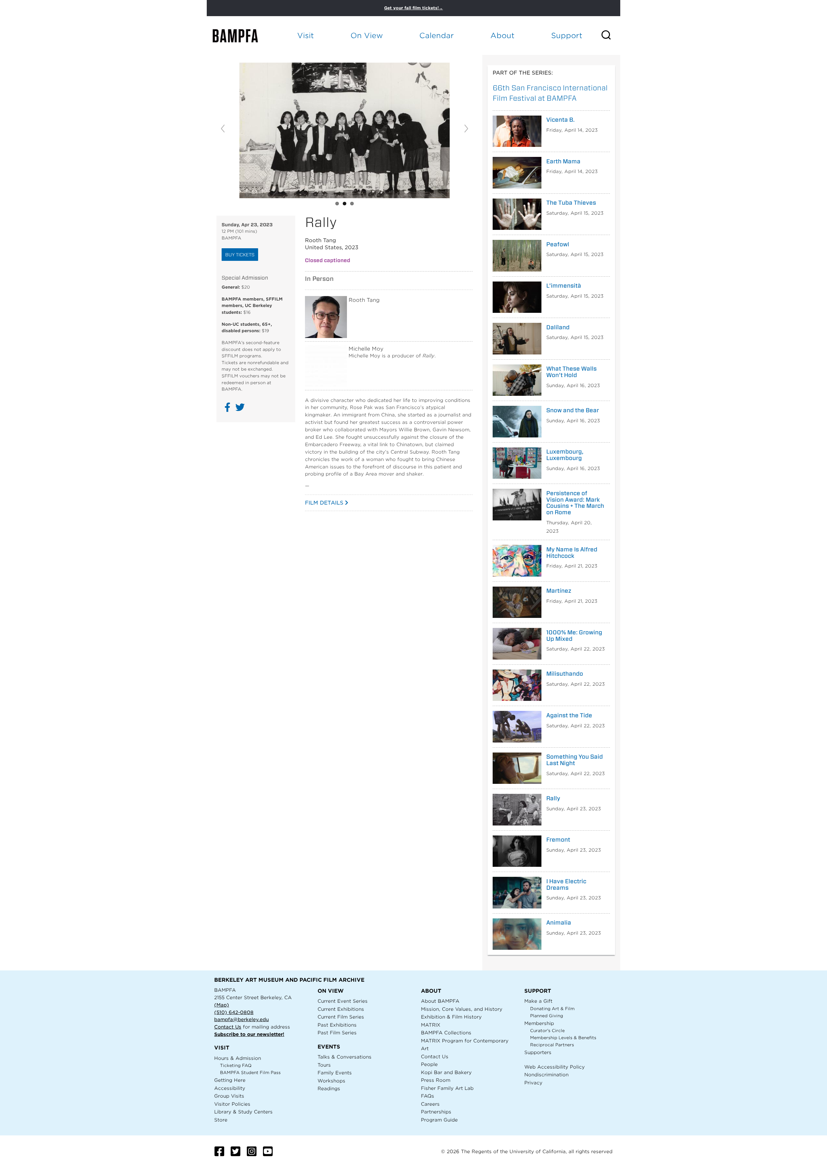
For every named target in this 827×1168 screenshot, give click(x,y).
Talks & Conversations (345, 1057)
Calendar (436, 35)
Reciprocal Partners (552, 1044)
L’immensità (563, 285)
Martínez (558, 591)
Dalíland (558, 327)
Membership (539, 1023)
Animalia (558, 922)
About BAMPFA (440, 1001)
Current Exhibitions (341, 1009)
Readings (329, 1088)
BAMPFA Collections (446, 1032)
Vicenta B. (560, 120)
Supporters (537, 1052)
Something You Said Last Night (574, 759)
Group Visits (229, 1096)
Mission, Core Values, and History (461, 1009)
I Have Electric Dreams (566, 884)
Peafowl (557, 244)
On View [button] (367, 35)
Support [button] (566, 35)
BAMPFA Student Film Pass (250, 1072)
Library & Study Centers (243, 1111)
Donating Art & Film (552, 1008)
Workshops (331, 1080)
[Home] (241, 35)
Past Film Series (337, 1032)
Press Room (435, 1080)
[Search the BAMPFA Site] (610, 35)
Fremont (558, 839)
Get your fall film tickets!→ (413, 7)
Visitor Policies (232, 1104)
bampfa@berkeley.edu (241, 1019)
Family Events (335, 1072)
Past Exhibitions (337, 1025)
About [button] (502, 35)
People (429, 1064)
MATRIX (430, 1025)
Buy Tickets (240, 254)
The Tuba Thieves (571, 203)
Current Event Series (343, 1001)
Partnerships (436, 1111)
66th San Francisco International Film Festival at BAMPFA (550, 92)
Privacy (533, 1082)
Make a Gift (538, 1001)
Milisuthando (564, 674)
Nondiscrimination (546, 1074)
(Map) (221, 1005)
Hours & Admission (237, 1058)
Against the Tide (569, 715)
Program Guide (439, 1119)
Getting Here (230, 1080)
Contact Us (227, 1027)
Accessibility (229, 1088)
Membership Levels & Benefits (563, 1037)
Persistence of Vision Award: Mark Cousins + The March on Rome (575, 503)
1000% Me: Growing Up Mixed (574, 635)
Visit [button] (305, 35)
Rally (553, 798)
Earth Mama (563, 161)
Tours (324, 1065)
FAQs (427, 1096)
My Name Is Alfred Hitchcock (571, 552)
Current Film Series (341, 1016)
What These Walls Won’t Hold (571, 371)
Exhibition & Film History (451, 1016)
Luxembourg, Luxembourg (564, 454)
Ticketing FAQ (236, 1065)
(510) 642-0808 (234, 1012)
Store (220, 1119)
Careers (430, 1104)
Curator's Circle (547, 1030)
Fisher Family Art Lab (447, 1088)
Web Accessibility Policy (554, 1067)
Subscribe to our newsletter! (249, 1034)
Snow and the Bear (572, 410)
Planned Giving (546, 1015)
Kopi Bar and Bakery (446, 1072)
